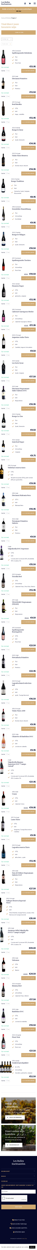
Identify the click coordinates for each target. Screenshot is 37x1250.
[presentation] (14, 1198)
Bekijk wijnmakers (16, 1117)
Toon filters (19, 32)
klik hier (18, 11)
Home (3, 18)
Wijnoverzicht (14, 1145)
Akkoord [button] (32, 1247)
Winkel (8, 18)
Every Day (24, 1239)
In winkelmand (29, 71)
